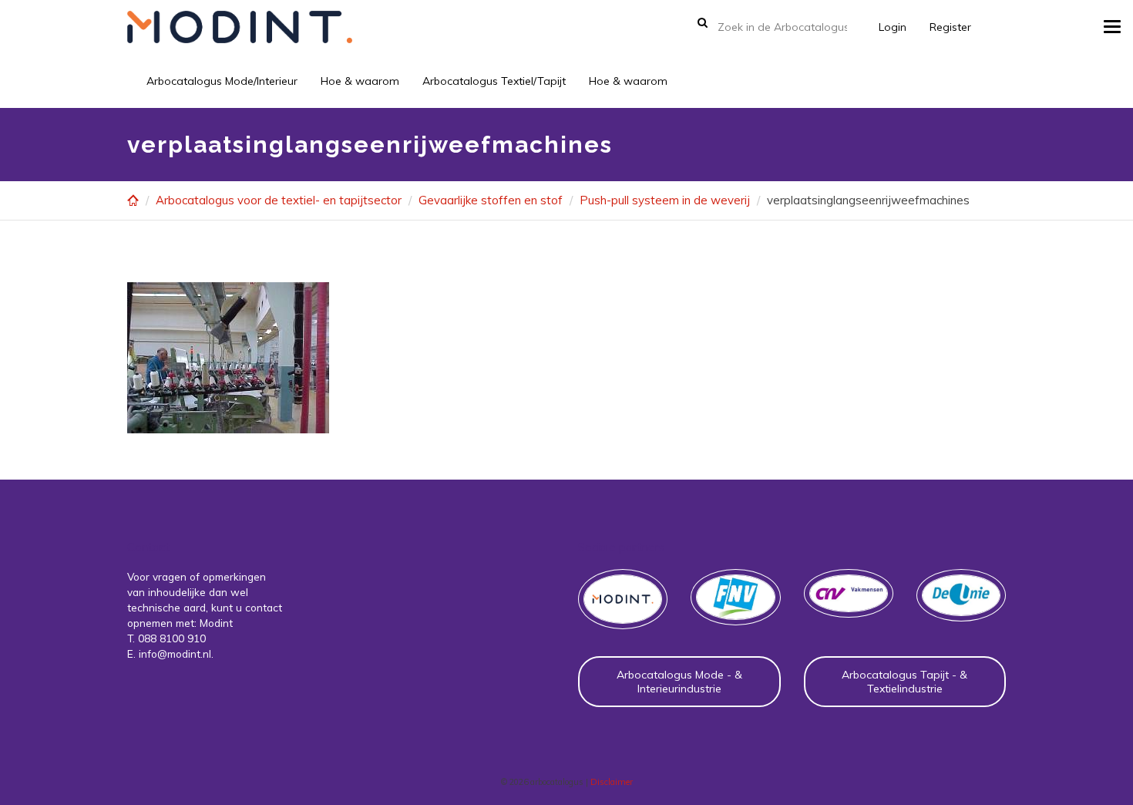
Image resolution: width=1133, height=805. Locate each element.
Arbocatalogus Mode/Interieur (222, 81)
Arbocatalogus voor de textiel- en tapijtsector (279, 200)
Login (892, 27)
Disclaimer (611, 781)
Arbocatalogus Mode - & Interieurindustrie (679, 682)
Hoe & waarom (360, 81)
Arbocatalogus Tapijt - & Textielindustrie (904, 682)
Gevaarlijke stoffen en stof (491, 200)
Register (950, 27)
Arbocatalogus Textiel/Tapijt (494, 81)
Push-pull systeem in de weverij (665, 200)
